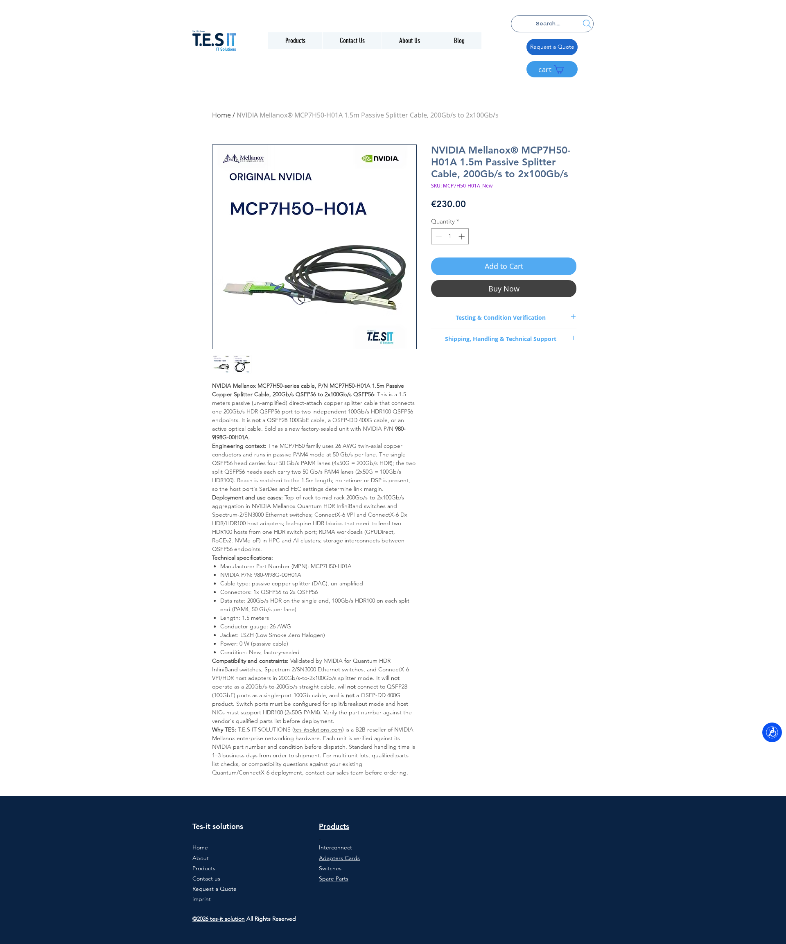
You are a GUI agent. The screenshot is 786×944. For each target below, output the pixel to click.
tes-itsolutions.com (318, 729)
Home (221, 115)
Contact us (206, 878)
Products (203, 868)
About (200, 858)
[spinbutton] (450, 236)
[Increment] (462, 236)
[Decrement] (437, 236)
